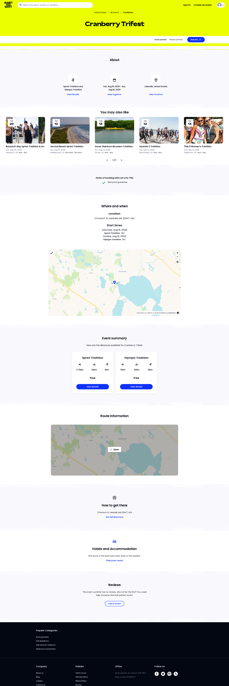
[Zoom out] (177, 257)
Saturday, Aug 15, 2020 (114, 229)
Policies (80, 666)
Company (41, 666)
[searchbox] (55, 5)
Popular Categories (46, 630)
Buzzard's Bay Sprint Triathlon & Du (25, 146)
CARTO (149, 313)
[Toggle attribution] (177, 312)
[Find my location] (177, 262)
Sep (11, 121)
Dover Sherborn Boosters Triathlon (114, 146)
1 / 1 (114, 160)
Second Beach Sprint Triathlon (66, 146)
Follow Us (160, 666)
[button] (114, 282)
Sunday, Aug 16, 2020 (114, 236)
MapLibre (140, 313)
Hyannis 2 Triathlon (149, 146)
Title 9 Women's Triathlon (197, 146)
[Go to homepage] (8, 5)
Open (116, 449)
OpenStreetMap (161, 313)
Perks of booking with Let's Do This (114, 177)
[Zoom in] (177, 253)
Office (118, 666)
